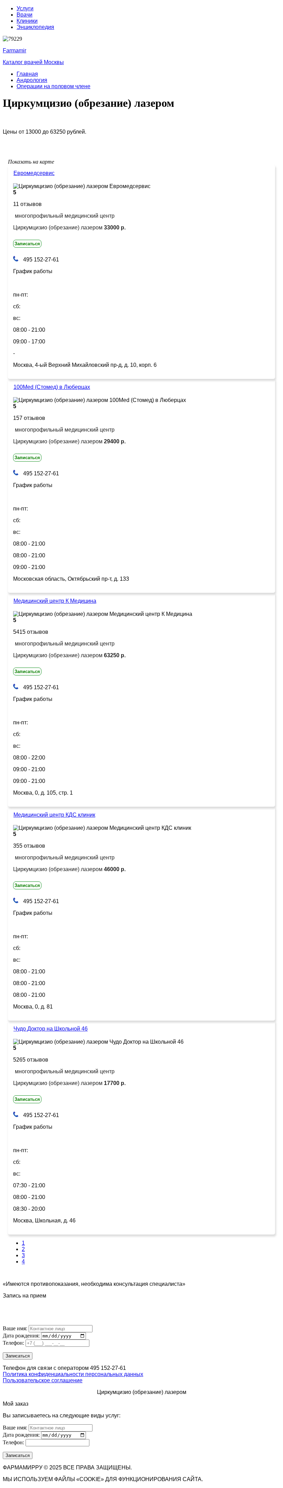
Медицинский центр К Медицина (54, 601)
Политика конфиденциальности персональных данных (73, 1374)
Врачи (24, 15)
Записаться (27, 243)
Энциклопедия (35, 27)
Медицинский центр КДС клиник (54, 815)
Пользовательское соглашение (42, 1380)
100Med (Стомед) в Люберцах (51, 387)
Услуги (25, 8)
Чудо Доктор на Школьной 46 (50, 1029)
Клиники (27, 21)
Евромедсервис (34, 173)
